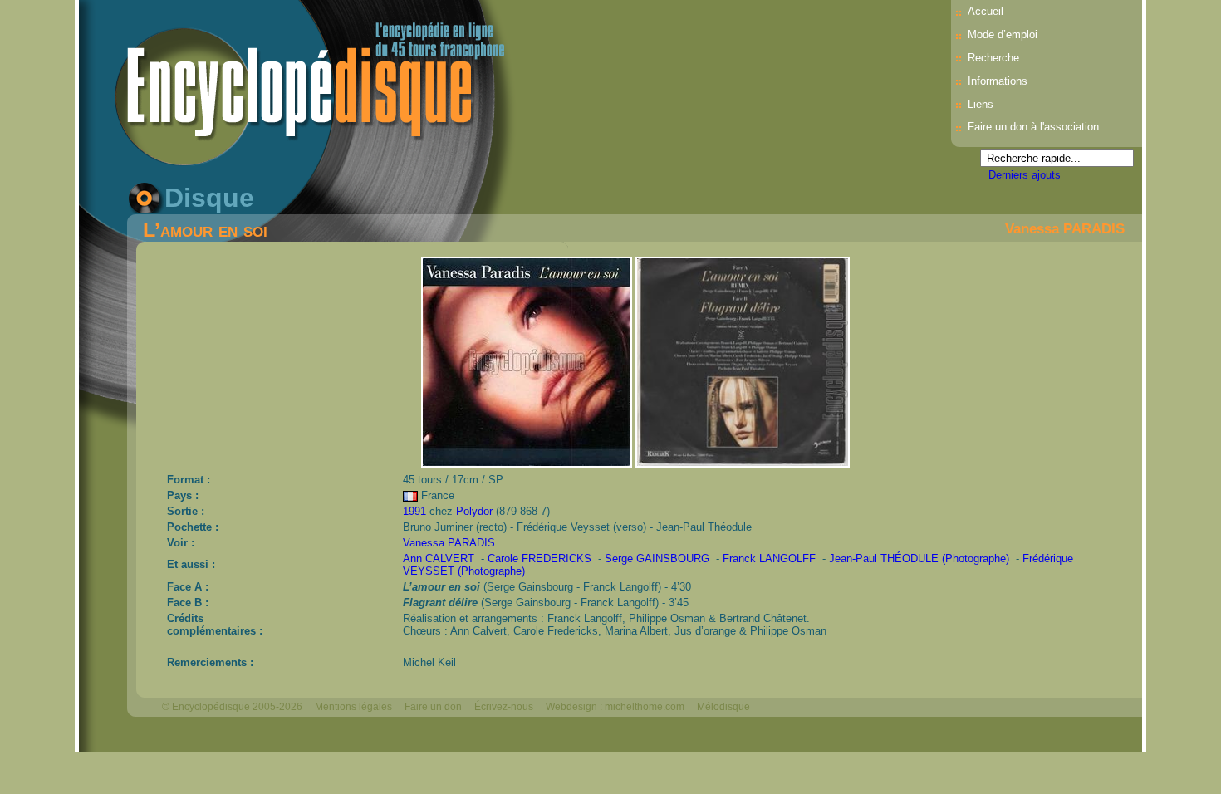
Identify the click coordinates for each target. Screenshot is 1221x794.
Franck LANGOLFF (769, 558)
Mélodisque (723, 707)
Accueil (985, 11)
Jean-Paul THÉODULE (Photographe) (919, 558)
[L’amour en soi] (528, 463)
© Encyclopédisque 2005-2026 (232, 707)
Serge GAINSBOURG (657, 558)
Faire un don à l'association (1033, 126)
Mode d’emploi (1002, 34)
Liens (980, 104)
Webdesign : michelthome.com (615, 707)
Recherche (993, 57)
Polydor (474, 511)
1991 (414, 511)
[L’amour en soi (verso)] (742, 463)
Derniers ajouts (1024, 175)
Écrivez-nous (503, 707)
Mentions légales (353, 707)
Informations (997, 81)
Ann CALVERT (438, 558)
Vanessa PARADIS (1065, 228)
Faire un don (433, 707)
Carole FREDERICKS (539, 558)
